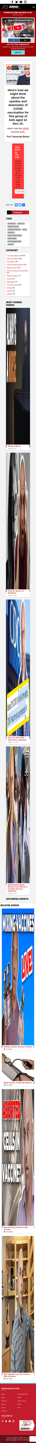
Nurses (9, 279)
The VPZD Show (12, 285)
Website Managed (11, 1440)
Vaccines (10, 244)
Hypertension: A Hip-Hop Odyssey (17, 1082)
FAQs (18, 1407)
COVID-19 (21, 223)
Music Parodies (12, 276)
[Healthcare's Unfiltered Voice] (11, 7)
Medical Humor (12, 268)
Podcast (4, 1401)
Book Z (3, 1407)
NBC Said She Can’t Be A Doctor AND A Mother (17, 1375)
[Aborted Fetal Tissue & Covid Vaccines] (18, 1159)
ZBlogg (9, 294)
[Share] (13, 40)
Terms (19, 1397)
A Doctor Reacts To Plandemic (16, 592)
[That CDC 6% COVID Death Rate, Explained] (18, 669)
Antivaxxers (11, 223)
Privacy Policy (21, 1401)
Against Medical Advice (15, 264)
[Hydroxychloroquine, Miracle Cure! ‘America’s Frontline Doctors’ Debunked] (18, 816)
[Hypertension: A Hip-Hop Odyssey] (18, 1068)
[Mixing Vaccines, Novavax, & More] (18, 978)
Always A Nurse (14, 446)
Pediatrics (11, 232)
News (24, 229)
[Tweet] (25, 40)
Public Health (12, 238)
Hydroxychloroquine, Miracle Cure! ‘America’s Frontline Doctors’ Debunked (17, 888)
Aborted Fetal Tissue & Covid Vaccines (16, 1228)
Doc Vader (10, 262)
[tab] (18, 212)
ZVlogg (9, 288)
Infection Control (13, 226)
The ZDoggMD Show (14, 241)
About (3, 1394)
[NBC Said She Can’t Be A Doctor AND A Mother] (18, 1305)
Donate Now (20, 191)
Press (3, 1397)
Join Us (18, 52)
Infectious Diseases (14, 229)
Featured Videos (12, 259)
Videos (3, 1404)
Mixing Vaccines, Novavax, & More (18, 1047)
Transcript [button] (17, 212)
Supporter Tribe (22, 1394)
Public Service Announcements (17, 271)
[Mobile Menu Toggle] (33, 7)
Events (19, 1404)
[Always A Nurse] (18, 377)
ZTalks (9, 291)
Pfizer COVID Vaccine (14, 235)
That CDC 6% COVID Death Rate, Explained (17, 739)
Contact (4, 1411)
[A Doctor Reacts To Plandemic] (18, 522)
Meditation (10, 282)
